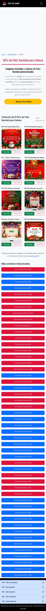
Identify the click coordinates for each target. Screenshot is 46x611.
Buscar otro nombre (23, 101)
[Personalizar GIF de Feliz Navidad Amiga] (34, 139)
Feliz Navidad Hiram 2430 (23, 375)
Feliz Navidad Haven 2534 (23, 350)
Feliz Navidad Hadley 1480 (23, 531)
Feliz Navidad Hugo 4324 (23, 282)
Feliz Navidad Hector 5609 (23, 276)
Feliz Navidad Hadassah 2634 (23, 313)
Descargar (7, 152)
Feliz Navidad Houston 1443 (23, 544)
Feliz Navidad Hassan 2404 (23, 388)
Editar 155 (17, 183)
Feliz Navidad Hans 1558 (23, 513)
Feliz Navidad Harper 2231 (23, 425)
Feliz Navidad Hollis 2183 (23, 456)
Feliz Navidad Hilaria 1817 (23, 475)
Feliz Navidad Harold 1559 (23, 506)
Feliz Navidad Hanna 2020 (23, 463)
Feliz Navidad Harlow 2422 (23, 382)
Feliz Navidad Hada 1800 (23, 481)
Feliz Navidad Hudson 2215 (23, 438)
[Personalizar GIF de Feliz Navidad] (34, 170)
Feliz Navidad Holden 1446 (23, 537)
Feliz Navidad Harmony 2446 (23, 369)
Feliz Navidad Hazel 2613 (23, 332)
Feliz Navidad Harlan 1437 (23, 550)
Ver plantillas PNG (33, 256)
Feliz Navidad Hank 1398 (23, 569)
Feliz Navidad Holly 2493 (23, 357)
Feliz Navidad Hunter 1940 (23, 469)
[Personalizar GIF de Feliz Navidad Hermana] (34, 231)
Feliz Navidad (12, 54)
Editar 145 (40, 214)
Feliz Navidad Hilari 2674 (23, 307)
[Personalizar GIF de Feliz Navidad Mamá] (11, 139)
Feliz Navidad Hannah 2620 (23, 319)
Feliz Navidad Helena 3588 (23, 294)
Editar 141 (17, 244)
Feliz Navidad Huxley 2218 (23, 431)
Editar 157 (40, 152)
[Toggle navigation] (41, 3)
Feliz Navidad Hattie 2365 (23, 400)
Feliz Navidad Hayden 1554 (23, 519)
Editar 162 (17, 152)
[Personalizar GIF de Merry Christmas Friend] (11, 231)
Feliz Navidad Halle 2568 (23, 338)
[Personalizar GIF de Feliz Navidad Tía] (34, 200)
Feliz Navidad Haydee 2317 (23, 406)
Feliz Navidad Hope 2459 (23, 363)
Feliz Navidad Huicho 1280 (23, 575)
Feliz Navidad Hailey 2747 (23, 300)
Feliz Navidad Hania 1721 (23, 488)
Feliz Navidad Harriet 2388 (23, 394)
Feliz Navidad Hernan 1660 (23, 500)
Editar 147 (40, 183)
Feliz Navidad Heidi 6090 (23, 269)
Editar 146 (17, 214)
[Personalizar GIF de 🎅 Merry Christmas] (11, 170)
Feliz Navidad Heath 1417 (23, 556)
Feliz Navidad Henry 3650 (23, 288)
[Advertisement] (23, 30)
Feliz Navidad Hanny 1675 (23, 494)
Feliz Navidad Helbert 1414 (23, 562)
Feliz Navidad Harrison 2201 (23, 444)
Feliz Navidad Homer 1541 (23, 525)
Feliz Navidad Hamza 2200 (23, 450)
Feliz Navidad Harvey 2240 (23, 419)
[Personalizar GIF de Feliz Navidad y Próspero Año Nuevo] (11, 200)
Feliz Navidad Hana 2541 (23, 344)
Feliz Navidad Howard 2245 (23, 413)
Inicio (3, 54)
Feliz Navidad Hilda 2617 (23, 325)
